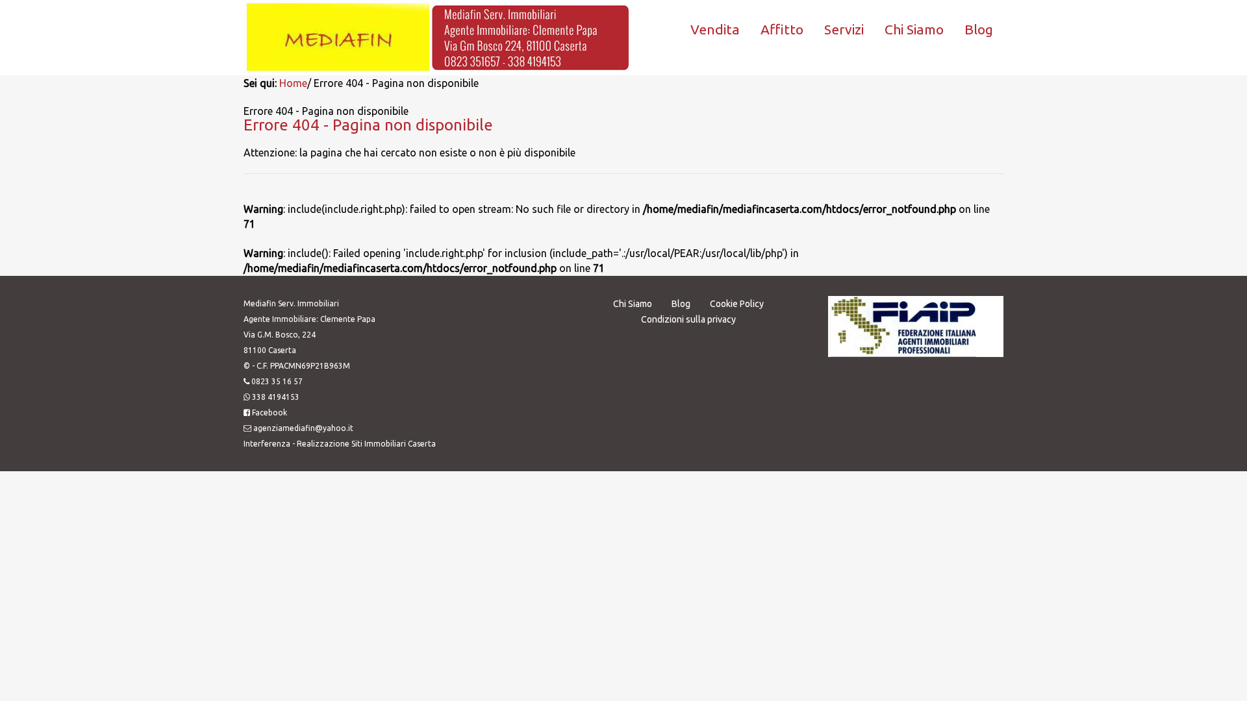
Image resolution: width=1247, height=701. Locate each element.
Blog (978, 29)
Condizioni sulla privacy (688, 319)
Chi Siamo (914, 29)
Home (293, 83)
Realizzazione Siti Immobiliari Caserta (366, 443)
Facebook (269, 412)
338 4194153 (275, 397)
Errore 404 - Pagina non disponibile (368, 125)
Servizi (844, 29)
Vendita (715, 29)
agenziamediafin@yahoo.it (303, 428)
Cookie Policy (737, 304)
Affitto (782, 29)
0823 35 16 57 (277, 381)
